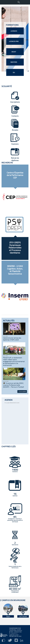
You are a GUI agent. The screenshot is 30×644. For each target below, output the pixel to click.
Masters (14, 62)
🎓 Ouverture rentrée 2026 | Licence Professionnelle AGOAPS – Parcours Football (13, 385)
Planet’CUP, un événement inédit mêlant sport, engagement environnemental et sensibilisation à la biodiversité (14, 361)
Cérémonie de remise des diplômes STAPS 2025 (12, 339)
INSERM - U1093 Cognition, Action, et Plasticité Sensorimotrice (15, 270)
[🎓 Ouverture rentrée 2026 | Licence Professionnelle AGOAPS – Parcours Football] (14, 379)
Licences (14, 31)
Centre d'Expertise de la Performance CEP (15, 175)
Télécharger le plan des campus (15, 636)
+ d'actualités (22, 391)
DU (14, 72)
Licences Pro (14, 41)
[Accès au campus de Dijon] (8, 609)
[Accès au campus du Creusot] (23, 609)
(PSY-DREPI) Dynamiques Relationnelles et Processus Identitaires (15, 247)
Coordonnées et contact (13, 634)
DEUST (14, 52)
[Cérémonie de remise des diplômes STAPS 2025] (14, 334)
